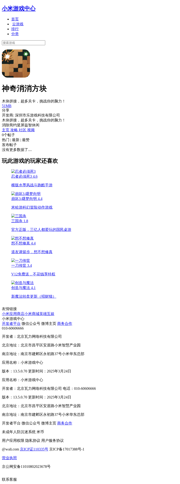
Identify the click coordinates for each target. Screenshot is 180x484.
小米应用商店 (13, 314)
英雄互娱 (46, 314)
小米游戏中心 (19, 8)
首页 (15, 19)
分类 (15, 34)
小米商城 (31, 314)
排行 (15, 29)
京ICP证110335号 (34, 449)
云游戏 (17, 24)
